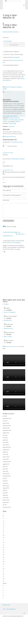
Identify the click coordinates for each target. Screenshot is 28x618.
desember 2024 (7, 425)
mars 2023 (5, 454)
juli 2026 (5, 416)
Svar (4, 162)
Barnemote (17, 118)
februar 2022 (6, 473)
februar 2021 (6, 485)
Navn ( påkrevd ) (7, 190)
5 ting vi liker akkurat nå (10, 26)
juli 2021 (5, 478)
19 (3, 537)
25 (3, 554)
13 (3, 523)
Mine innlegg (6, 116)
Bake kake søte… (20, 234)
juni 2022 (5, 466)
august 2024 (6, 433)
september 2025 (7, 418)
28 (3, 561)
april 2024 (5, 440)
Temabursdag (12, 123)
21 (3, 545)
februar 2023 (6, 457)
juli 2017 (5, 505)
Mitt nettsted (13, 116)
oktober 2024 (6, 428)
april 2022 (5, 469)
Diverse (5, 583)
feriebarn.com (6, 605)
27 (3, 559)
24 (3, 552)
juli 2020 (5, 490)
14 (3, 525)
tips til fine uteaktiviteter (15, 242)
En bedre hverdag (13, 119)
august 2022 (6, 464)
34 (3, 578)
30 (3, 569)
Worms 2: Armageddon (10, 312)
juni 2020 (5, 493)
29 (3, 564)
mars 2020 (5, 497)
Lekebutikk (21, 119)
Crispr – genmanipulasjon (9, 609)
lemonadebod (15, 57)
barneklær (10, 118)
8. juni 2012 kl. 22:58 (8, 152)
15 (3, 528)
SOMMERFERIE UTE (8, 236)
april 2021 (5, 481)
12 (3, 521)
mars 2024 (5, 442)
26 (3, 557)
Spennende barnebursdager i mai (12, 232)
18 (3, 535)
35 (3, 581)
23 (3, 549)
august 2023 (6, 449)
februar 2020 (6, 500)
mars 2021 (5, 483)
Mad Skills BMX (8, 320)
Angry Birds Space (8, 328)
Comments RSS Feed (17, 142)
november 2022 (7, 461)
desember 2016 (7, 507)
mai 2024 (5, 437)
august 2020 (6, 488)
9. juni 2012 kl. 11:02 (8, 170)
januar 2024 (6, 445)
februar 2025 (6, 423)
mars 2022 (5, 471)
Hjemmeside (6, 200)
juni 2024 (5, 435)
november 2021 (7, 476)
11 (3, 518)
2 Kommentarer (8, 41)
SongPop (6, 304)
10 (3, 516)
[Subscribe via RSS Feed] (9, 136)
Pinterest (18, 121)
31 (3, 571)
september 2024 (7, 430)
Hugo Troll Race (8, 336)
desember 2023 (7, 447)
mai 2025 (5, 421)
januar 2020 (6, 502)
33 (3, 576)
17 (3, 533)
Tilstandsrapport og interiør (17, 159)
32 (3, 573)
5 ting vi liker (11, 126)
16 (3, 530)
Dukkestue (5, 119)
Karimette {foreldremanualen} (10, 32)
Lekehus (5, 121)
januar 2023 (6, 459)
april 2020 (5, 495)
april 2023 (5, 452)
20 (3, 542)
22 (3, 547)
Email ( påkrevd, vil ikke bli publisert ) (12, 195)
